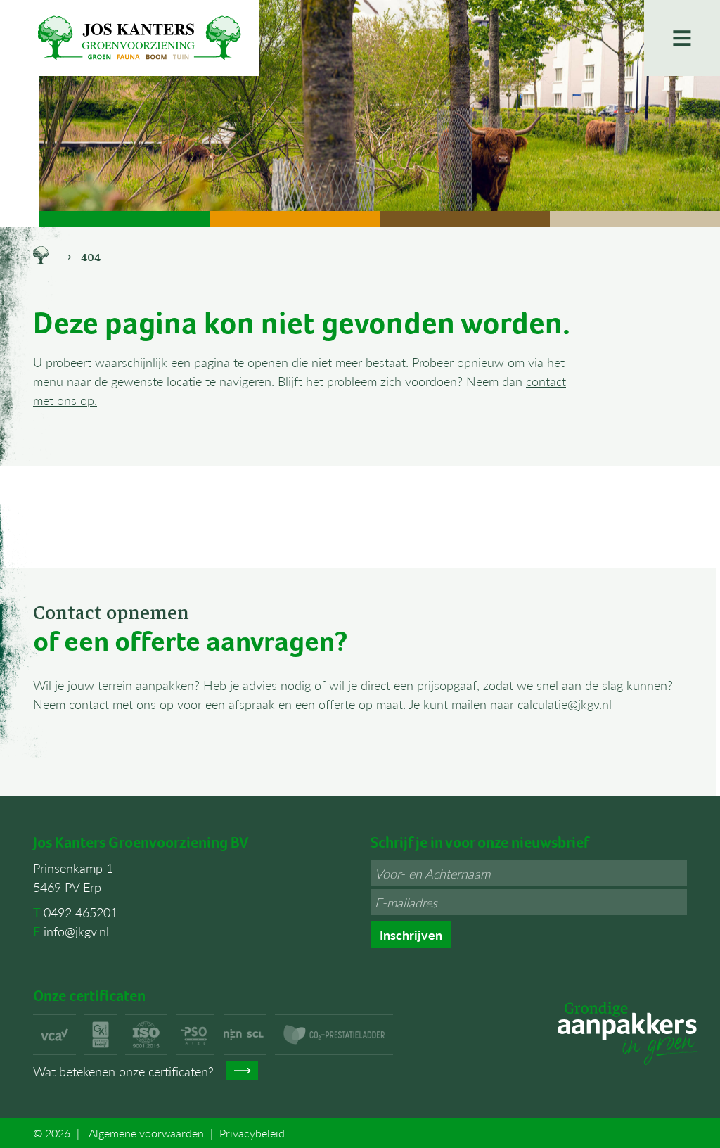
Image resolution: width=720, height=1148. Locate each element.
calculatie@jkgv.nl (565, 704)
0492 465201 (80, 912)
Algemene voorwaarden (146, 1133)
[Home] (41, 257)
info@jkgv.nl (76, 931)
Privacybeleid (252, 1133)
